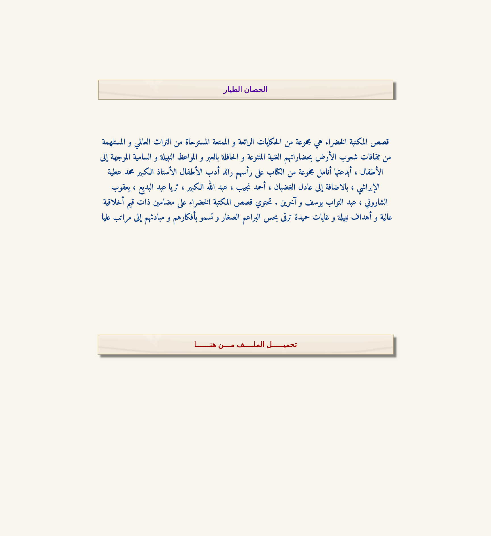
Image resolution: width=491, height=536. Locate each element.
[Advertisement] (245, 39)
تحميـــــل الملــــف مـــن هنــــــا (245, 344)
